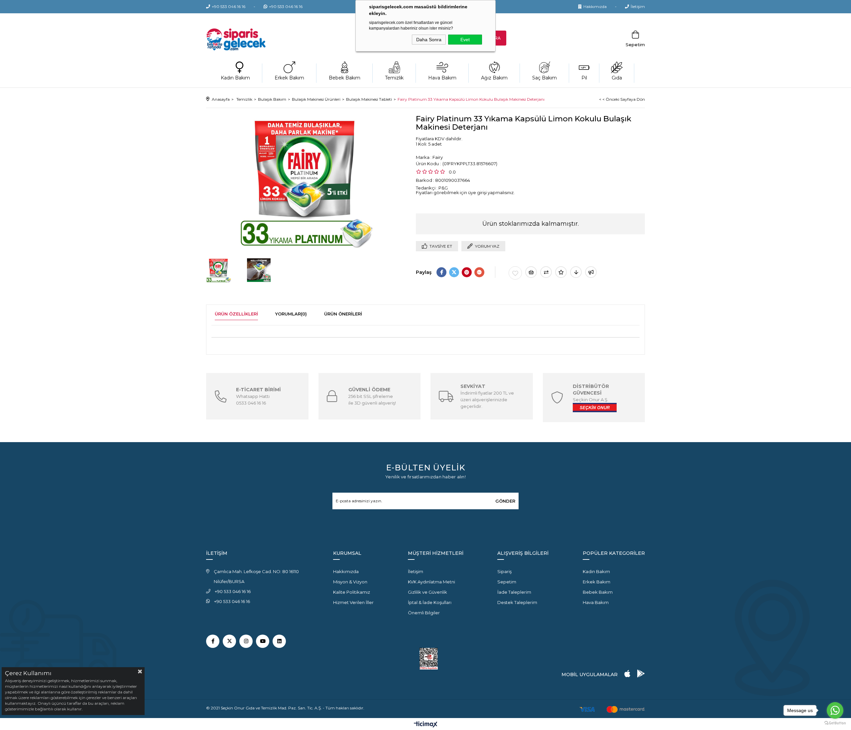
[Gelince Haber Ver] (591, 272)
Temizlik (394, 78)
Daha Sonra (428, 39)
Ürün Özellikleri (236, 313)
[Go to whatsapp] (835, 710)
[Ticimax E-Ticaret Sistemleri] (425, 724)
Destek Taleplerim (517, 602)
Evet (465, 39)
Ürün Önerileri (343, 313)
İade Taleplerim (514, 592)
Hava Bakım (442, 78)
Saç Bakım (544, 78)
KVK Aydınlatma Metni (431, 581)
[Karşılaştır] (546, 272)
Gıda (617, 78)
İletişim (638, 6)
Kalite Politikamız (351, 592)
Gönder (505, 501)
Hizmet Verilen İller (353, 602)
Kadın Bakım (235, 78)
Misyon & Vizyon (350, 581)
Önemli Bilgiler (424, 612)
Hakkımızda (595, 6)
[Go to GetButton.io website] (835, 723)
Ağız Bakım (494, 78)
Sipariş (504, 571)
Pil (584, 78)
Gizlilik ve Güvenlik (427, 592)
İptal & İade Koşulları (429, 602)
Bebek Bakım (344, 78)
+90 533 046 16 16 (228, 6)
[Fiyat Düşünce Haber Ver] (576, 272)
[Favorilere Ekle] (515, 273)
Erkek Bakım (289, 78)
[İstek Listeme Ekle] (531, 272)
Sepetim (506, 581)
